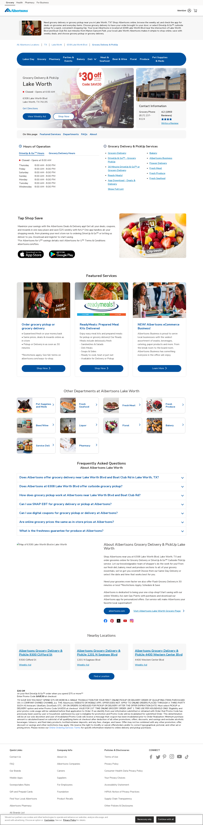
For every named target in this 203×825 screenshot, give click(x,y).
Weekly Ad (25, 665)
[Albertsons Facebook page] (151, 758)
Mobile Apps (16, 777)
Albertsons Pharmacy (21, 805)
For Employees (65, 784)
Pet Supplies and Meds (44, 405)
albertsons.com (119, 611)
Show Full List (116, 189)
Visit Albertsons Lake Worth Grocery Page (158, 611)
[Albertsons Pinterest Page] (165, 758)
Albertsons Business (161, 158)
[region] (101, 819)
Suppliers (61, 777)
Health (19, 2)
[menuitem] (28, 59)
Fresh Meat (156, 168)
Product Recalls (65, 798)
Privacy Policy (111, 763)
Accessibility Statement (116, 784)
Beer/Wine (44, 425)
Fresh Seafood (157, 178)
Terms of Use (111, 756)
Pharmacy (29, 2)
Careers (61, 770)
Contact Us (15, 756)
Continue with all (166, 819)
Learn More (166, 368)
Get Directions (30, 108)
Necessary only (144, 819)
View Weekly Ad (37, 116)
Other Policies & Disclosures (118, 805)
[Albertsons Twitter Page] (158, 758)
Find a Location (104, 676)
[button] (184, 10)
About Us (62, 756)
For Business (43, 2)
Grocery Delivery (117, 153)
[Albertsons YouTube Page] (179, 758)
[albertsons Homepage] (16, 10)
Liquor (87, 425)
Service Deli (44, 445)
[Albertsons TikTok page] (186, 758)
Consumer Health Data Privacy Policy (123, 770)
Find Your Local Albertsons (23, 798)
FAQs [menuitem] (84, 134)
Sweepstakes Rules (20, 784)
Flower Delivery (158, 163)
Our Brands (15, 770)
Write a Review (169, 123)
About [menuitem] (93, 134)
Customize (49, 820)
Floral (130, 425)
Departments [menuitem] (71, 134)
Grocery (10, 2)
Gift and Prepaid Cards (21, 791)
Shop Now (63, 116)
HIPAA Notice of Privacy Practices (121, 791)
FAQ (12, 763)
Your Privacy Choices (114, 777)
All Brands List (17, 812)
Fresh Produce (157, 173)
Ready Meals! (115, 175)
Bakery (153, 153)
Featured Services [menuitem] (50, 134)
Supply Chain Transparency (118, 798)
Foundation (63, 791)
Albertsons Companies (68, 763)
